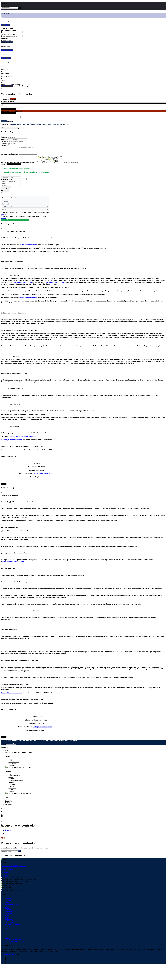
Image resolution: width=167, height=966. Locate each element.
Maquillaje (8, 913)
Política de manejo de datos (15, 941)
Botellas (7, 756)
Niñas (7, 915)
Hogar (7, 908)
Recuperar (6, 58)
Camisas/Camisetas (16, 780)
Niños (7, 917)
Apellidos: (4, 139)
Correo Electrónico (9, 34)
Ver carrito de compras (22, 86)
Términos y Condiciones (13, 940)
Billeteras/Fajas (14, 775)
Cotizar (4, 121)
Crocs (6, 797)
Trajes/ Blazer (10, 922)
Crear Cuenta (8, 50)
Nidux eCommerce (9, 955)
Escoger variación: (7, 101)
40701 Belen (5, 873)
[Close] (1, 66)
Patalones (12, 784)
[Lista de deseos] (1, 810)
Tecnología (9, 921)
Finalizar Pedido (7, 86)
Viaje (6, 928)
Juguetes (8, 910)
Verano (7, 926)
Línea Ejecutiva (10, 911)
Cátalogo (8, 751)
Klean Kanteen (14, 762)
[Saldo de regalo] (2, 815)
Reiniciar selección (9, 109)
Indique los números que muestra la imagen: (17, 162)
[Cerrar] (1, 17)
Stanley (11, 765)
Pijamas (11, 786)
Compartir (4, 124)
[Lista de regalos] (1, 813)
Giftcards (8, 804)
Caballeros (8, 771)
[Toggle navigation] (1, 821)
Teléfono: (4, 144)
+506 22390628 (8, 869)
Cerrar (4, 164)
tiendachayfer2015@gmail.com (14, 866)
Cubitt (11, 760)
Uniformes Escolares (12, 924)
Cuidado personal (11, 904)
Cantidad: (4, 146)
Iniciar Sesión (7, 42)
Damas (7, 906)
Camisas (12, 779)
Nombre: (4, 137)
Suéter (11, 791)
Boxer (11, 777)
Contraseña (6, 38)
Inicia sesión (11, 744)
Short (11, 790)
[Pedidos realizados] (1, 811)
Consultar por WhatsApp (11, 128)
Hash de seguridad (8, 30)
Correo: (3, 141)
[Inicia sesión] (1, 808)
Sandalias (12, 788)
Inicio (9, 803)
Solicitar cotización (14, 164)
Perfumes (8, 919)
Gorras (11, 782)
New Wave (13, 764)
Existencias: (5, 99)
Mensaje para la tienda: (9, 154)
